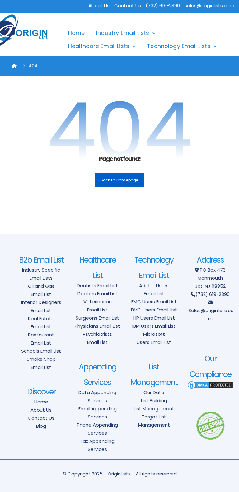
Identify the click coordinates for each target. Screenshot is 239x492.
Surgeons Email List (97, 318)
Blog (41, 426)
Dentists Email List (97, 285)
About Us (99, 5)
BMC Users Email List (154, 309)
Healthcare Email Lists (98, 46)
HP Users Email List (154, 318)
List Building (154, 400)
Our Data (153, 392)
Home (76, 33)
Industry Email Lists (122, 33)
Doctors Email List (97, 293)
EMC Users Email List (154, 301)
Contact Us (127, 5)
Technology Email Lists (178, 46)
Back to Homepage (119, 180)
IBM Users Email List (154, 326)
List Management (154, 408)
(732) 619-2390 (212, 294)
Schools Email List (41, 351)
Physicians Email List (97, 326)
